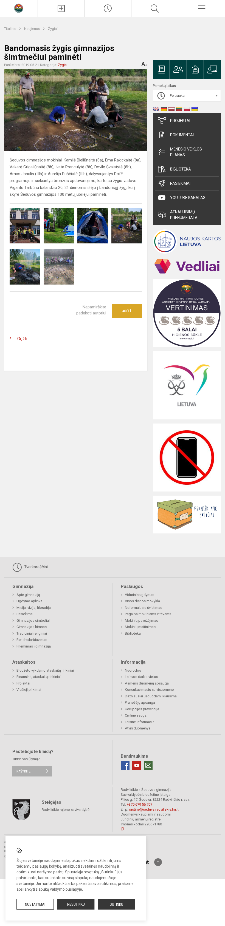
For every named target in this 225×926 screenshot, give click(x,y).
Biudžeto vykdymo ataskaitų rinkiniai (45, 670)
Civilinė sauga (136, 715)
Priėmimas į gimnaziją (33, 646)
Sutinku (116, 904)
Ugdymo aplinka (29, 601)
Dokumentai (182, 135)
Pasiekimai (180, 183)
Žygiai (53, 29)
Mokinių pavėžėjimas (141, 620)
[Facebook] (125, 765)
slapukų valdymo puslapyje (59, 889)
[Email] (148, 765)
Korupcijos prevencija (142, 709)
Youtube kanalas (188, 197)
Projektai (180, 120)
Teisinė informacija (139, 722)
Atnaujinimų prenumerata (184, 215)
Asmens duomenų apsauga (147, 683)
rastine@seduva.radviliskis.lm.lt (154, 809)
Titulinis (10, 29)
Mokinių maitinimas (140, 627)
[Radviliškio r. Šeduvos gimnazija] (18, 7)
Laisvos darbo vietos (141, 677)
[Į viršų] (158, 862)
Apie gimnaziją (28, 595)
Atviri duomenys (137, 728)
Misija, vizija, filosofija (33, 608)
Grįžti (22, 338)
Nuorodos (133, 670)
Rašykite (23, 771)
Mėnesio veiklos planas (186, 152)
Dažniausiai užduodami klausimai (151, 696)
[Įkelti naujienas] (61, 8)
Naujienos (32, 29)
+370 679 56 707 (139, 804)
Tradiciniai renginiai (31, 633)
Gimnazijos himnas (31, 627)
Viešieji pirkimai (28, 690)
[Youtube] (136, 765)
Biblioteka (180, 169)
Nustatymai (35, 904)
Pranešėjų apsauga (140, 702)
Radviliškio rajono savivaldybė (65, 810)
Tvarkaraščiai (35, 566)
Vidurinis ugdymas (139, 595)
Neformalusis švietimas (143, 608)
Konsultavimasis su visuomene (149, 690)
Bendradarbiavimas (31, 640)
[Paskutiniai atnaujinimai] (108, 8)
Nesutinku (76, 904)
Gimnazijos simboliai (33, 620)
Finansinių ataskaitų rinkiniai (38, 677)
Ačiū (126, 310)
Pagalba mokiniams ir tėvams (148, 614)
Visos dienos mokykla (142, 601)
